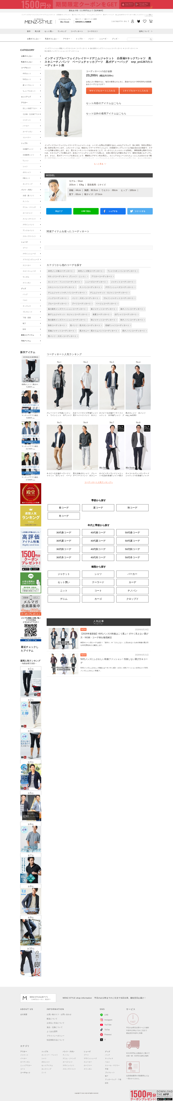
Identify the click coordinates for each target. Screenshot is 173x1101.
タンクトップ (27, 184)
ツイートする (140, 211)
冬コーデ (64, 516)
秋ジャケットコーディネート (103, 320)
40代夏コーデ (98, 540)
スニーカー (27, 265)
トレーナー (27, 137)
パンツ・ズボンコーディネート (85, 298)
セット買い (48, 31)
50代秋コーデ (132, 549)
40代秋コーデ (98, 549)
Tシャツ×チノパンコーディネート (122, 271)
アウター (66, 39)
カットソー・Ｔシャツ (49, 1055)
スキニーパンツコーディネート (61, 287)
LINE (106, 1015)
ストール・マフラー (112, 1065)
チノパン (26, 201)
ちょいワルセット (29, 91)
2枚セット (26, 178)
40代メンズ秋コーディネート (90, 271)
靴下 (24, 323)
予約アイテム (26, 341)
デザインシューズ (29, 254)
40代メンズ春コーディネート (60, 271)
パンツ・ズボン (26, 190)
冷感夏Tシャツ (28, 149)
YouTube (107, 1025)
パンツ (91, 39)
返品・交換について (55, 1027)
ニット (63, 590)
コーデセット (26, 68)
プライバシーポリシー (55, 1036)
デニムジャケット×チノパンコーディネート (66, 293)
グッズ (114, 39)
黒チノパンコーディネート (133, 331)
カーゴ (98, 599)
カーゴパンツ (27, 213)
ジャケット (27, 120)
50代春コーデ (132, 532)
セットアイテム (47, 1065)
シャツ (25, 166)
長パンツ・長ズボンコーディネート (85, 325)
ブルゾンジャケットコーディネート (118, 298)
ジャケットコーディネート (122, 282)
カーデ (132, 582)
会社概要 (23, 1014)
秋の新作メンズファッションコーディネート (61, 51)
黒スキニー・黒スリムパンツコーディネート (98, 331)
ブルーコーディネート (57, 303)
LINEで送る (86, 211)
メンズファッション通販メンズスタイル (59, 48)
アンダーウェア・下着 (113, 1079)
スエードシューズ (29, 271)
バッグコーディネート (57, 298)
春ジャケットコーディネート (103, 309)
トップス (79, 39)
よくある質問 (52, 1031)
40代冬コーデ (98, 557)
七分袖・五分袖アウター (32, 114)
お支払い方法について (55, 1023)
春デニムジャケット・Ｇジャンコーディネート (68, 314)
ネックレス (27, 306)
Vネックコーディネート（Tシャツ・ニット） (67, 276)
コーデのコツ (92, 31)
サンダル (26, 277)
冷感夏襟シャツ (28, 155)
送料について (144, 31)
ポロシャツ (27, 172)
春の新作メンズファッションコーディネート (106, 48)
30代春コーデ (63, 532)
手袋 (106, 1069)
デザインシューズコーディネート (119, 287)
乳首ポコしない (51, 39)
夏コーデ (98, 507)
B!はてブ (58, 211)
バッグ (25, 294)
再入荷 (37, 31)
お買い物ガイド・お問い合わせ (59, 1014)
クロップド (132, 599)
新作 (29, 31)
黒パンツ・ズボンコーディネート (62, 336)
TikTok (107, 1030)
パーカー (26, 126)
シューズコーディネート (95, 282)
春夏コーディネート (101, 314)
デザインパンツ (28, 225)
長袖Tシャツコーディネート (117, 325)
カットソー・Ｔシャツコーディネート (64, 282)
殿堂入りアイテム (27, 335)
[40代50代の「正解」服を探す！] (151, 39)
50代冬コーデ (132, 557)
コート (98, 590)
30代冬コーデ (63, 557)
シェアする (113, 211)
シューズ (102, 39)
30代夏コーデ (63, 540)
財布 (24, 329)
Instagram (108, 1020)
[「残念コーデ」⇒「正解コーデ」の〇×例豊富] (83, 22)
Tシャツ (26, 161)
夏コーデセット (28, 85)
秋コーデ (132, 507)
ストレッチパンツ (29, 219)
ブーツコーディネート (81, 303)
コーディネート (77, 31)
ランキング (62, 31)
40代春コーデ (98, 532)
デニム (63, 599)
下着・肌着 (27, 318)
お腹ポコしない (33, 39)
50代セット (27, 79)
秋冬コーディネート (56, 325)
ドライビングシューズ (31, 259)
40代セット (27, 73)
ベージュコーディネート (106, 303)
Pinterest (108, 1035)
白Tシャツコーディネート (126, 314)
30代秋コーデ (63, 549)
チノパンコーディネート (89, 287)
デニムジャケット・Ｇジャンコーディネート (109, 293)
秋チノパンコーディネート (131, 320)
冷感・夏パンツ (28, 196)
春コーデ (64, 507)
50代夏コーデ (132, 540)
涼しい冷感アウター (30, 108)
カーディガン (27, 132)
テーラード (98, 582)
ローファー (88, 1065)
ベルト (25, 300)
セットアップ (26, 97)
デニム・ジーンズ (29, 207)
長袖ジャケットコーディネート (61, 331)
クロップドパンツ (29, 236)
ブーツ (25, 248)
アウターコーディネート (101, 276)
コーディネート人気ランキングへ (98, 482)
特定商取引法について (55, 1040)
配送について (52, 1019)
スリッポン (27, 283)
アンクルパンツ (28, 230)
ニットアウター (26, 1065)
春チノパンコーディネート (131, 309)
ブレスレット (27, 312)
